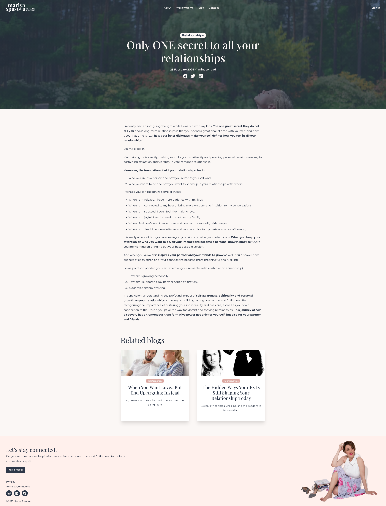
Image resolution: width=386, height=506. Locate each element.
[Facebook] (25, 493)
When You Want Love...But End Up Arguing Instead (155, 390)
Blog (201, 7)
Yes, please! (15, 469)
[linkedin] (201, 76)
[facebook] (185, 76)
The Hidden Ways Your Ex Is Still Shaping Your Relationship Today (231, 392)
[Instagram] (9, 493)
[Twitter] (185, 76)
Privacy (10, 481)
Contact (214, 7)
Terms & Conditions (18, 486)
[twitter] (193, 76)
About (167, 7)
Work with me (185, 7)
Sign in (376, 7)
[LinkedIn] (193, 76)
